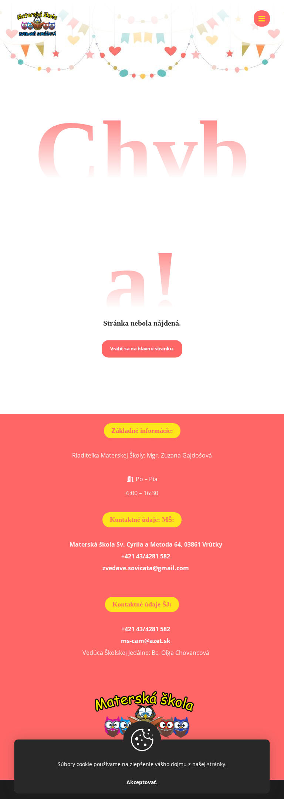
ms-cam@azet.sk (145, 641)
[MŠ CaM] (36, 22)
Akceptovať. (142, 782)
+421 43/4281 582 (145, 556)
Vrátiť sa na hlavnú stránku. (142, 349)
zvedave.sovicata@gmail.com (145, 568)
